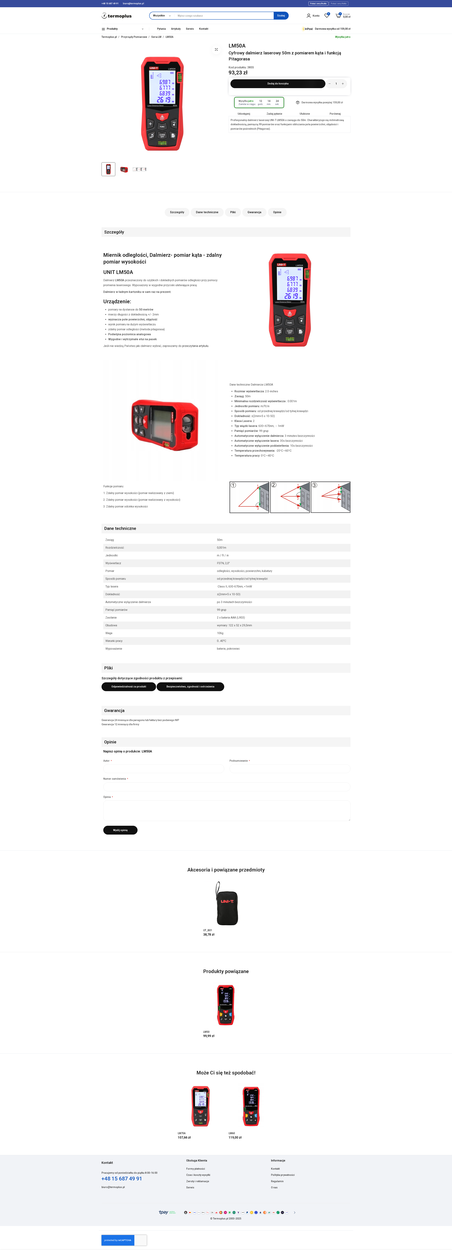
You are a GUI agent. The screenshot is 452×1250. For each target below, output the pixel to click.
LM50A (169, 37)
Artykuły (176, 28)
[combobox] (231, 15)
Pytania (161, 28)
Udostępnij (244, 113)
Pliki (233, 212)
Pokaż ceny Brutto (318, 3)
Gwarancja (254, 212)
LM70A (182, 1133)
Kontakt (203, 28)
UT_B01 (207, 930)
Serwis (190, 28)
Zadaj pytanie (274, 113)
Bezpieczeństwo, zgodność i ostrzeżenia (190, 686)
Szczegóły (177, 212)
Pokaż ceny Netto (339, 3)
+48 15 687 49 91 (122, 1178)
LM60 (232, 1133)
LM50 (206, 1031)
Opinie (277, 212)
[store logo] (117, 16)
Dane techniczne (207, 212)
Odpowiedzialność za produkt (128, 686)
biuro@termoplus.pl (113, 1187)
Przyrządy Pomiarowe (134, 37)
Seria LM (156, 37)
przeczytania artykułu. (195, 346)
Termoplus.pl (109, 37)
